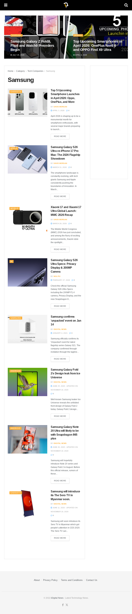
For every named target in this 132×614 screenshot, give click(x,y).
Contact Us (91, 580)
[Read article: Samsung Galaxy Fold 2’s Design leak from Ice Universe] (27, 382)
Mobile (78, 35)
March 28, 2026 (59, 223)
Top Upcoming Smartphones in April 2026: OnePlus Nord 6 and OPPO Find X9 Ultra (97, 46)
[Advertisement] (109, 122)
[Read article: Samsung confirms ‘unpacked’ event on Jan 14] (27, 329)
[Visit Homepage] (66, 5)
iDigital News (57, 598)
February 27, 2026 (61, 280)
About (37, 580)
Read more (61, 135)
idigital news (60, 329)
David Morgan (60, 107)
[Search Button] (126, 5)
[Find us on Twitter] (66, 605)
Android (15, 371)
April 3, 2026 (58, 110)
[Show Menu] (5, 5)
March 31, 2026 (59, 167)
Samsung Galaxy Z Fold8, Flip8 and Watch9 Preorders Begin (32, 46)
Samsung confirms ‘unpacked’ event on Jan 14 (66, 320)
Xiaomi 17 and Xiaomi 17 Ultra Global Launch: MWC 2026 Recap (66, 211)
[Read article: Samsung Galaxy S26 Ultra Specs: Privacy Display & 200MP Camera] (27, 272)
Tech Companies (35, 71)
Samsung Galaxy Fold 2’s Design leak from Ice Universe (65, 373)
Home (10, 71)
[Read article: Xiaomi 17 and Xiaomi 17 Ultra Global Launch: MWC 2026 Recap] (27, 219)
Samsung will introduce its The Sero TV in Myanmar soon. (65, 495)
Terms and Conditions (72, 580)
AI (11, 261)
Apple (13, 148)
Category (20, 71)
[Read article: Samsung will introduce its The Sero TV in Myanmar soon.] (27, 504)
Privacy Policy (50, 580)
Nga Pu (57, 276)
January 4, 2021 (60, 333)
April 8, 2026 (81, 55)
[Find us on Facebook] (63, 605)
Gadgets (15, 92)
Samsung (17, 35)
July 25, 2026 (18, 55)
